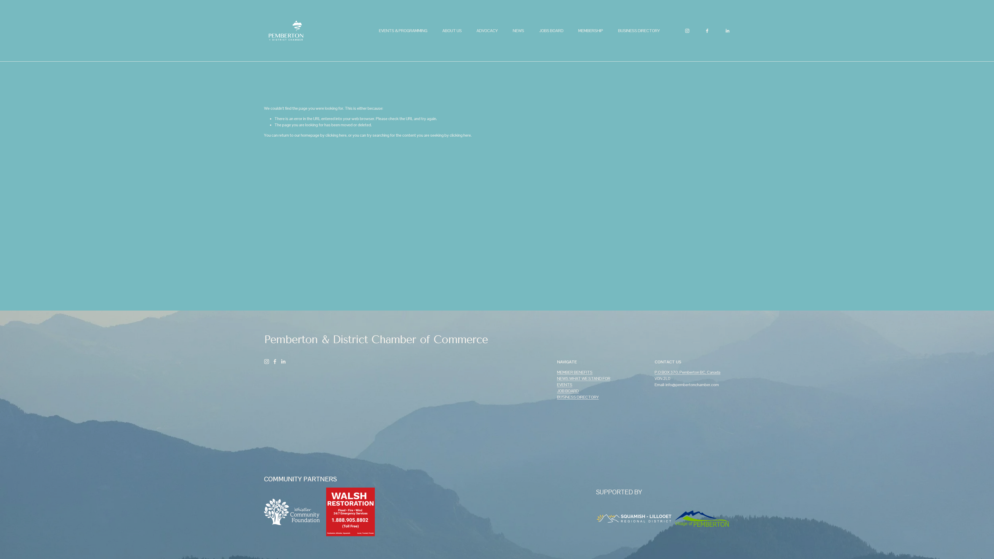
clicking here (336, 135)
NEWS (518, 30)
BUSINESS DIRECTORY (639, 30)
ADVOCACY (487, 30)
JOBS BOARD (551, 30)
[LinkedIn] (727, 30)
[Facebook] (707, 30)
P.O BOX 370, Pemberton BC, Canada (687, 372)
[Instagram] (687, 30)
